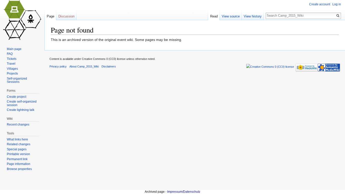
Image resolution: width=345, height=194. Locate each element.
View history (253, 16)
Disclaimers (109, 66)
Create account (319, 4)
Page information (18, 164)
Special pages (17, 149)
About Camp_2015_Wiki (84, 66)
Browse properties (19, 169)
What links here (17, 139)
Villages (12, 68)
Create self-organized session (22, 103)
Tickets (11, 59)
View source (231, 16)
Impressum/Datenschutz (183, 191)
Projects (12, 73)
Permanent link (17, 159)
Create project (16, 97)
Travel (11, 63)
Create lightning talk (20, 110)
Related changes (18, 144)
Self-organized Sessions (17, 80)
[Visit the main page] (22, 20)
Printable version (18, 154)
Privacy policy (58, 66)
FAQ (10, 54)
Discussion (66, 16)
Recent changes (18, 124)
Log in (336, 4)
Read (214, 16)
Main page (14, 49)
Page (50, 16)
